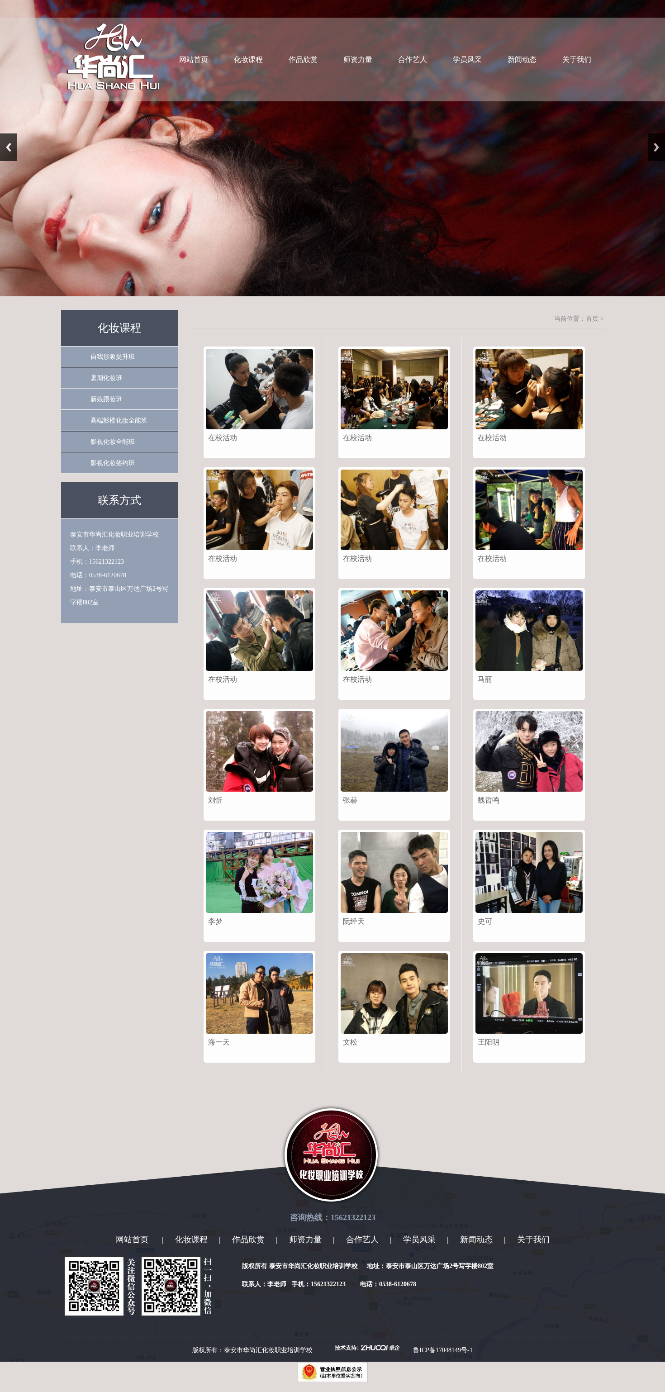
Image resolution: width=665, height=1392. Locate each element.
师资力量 (357, 59)
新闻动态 (522, 59)
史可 (485, 921)
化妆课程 (248, 59)
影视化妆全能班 (112, 441)
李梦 (215, 921)
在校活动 (222, 438)
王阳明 (488, 1042)
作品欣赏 (303, 59)
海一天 (219, 1042)
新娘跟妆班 (106, 399)
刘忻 (215, 800)
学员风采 (467, 59)
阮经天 (354, 921)
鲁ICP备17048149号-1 (443, 1350)
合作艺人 (412, 59)
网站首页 (193, 59)
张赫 (350, 800)
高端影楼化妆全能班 (118, 420)
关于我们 (576, 59)
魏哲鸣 (488, 800)
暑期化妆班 (106, 378)
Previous (8, 147)
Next (656, 147)
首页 (592, 318)
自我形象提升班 (112, 356)
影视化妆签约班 (112, 463)
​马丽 (485, 679)
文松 (350, 1042)
